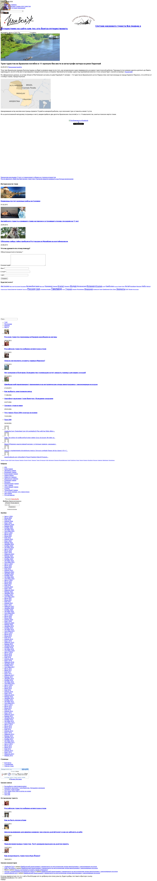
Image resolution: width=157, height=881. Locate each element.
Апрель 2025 (8, 539)
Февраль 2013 (9, 754)
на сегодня (6, 777)
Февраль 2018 (9, 662)
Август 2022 (8, 580)
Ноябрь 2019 (8, 628)
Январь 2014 (8, 736)
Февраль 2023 (9, 572)
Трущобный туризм (11, 490)
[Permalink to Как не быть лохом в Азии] (6, 816)
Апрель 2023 (8, 570)
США (37, 289)
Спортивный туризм (11, 487)
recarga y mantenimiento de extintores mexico (19, 871)
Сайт (2, 275)
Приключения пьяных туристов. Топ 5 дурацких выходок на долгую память (36, 844)
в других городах (21, 777)
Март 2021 (8, 605)
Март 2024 (8, 552)
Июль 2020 (8, 616)
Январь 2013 (8, 755)
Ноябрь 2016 (8, 680)
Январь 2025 (8, 542)
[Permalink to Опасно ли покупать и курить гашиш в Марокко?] (6, 357)
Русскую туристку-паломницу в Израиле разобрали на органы (30, 337)
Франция (88, 289)
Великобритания (32, 286)
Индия (73, 286)
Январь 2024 (8, 555)
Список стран (9, 766)
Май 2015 (7, 709)
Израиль (67, 286)
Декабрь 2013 (9, 737)
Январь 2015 (8, 716)
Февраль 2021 (9, 606)
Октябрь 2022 (9, 577)
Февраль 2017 (9, 675)
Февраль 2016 (9, 695)
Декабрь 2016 (9, 678)
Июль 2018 (8, 654)
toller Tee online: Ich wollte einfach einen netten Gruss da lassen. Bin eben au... (29, 437)
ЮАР (127, 289)
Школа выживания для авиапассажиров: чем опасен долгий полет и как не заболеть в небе (43, 832)
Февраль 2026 (9, 524)
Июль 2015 (8, 706)
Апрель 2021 (8, 603)
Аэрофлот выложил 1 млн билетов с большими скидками (28, 399)
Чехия (100, 289)
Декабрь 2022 (9, 574)
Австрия (12, 286)
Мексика (138, 286)
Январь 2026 (8, 526)
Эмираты (120, 289)
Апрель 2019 (8, 639)
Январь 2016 (8, 696)
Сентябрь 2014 (9, 723)
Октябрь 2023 (9, 560)
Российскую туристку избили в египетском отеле (25, 349)
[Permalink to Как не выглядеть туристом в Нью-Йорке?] (6, 852)
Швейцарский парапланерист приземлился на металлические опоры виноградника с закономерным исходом (51, 384)
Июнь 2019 (8, 636)
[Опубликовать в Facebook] (78, 120)
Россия (31, 289)
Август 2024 (8, 549)
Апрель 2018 (8, 659)
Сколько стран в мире (13, 406)
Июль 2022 (8, 582)
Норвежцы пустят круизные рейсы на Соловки (20, 201)
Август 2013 (8, 744)
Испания (91, 286)
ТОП (5, 322)
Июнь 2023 (8, 567)
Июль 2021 (8, 598)
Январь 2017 (8, 677)
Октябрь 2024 (9, 547)
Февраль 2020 (9, 623)
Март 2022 (8, 588)
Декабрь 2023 (9, 557)
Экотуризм (8, 493)
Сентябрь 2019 (9, 631)
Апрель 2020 (8, 619)
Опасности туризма (11, 478)
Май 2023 (7, 569)
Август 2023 (8, 564)
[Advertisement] (55, 138)
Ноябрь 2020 (8, 610)
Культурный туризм (11, 474)
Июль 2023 (8, 565)
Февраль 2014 (9, 734)
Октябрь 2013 (9, 741)
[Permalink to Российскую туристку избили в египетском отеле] (6, 345)
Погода (3, 769)
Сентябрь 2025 (9, 531)
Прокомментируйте (15, 67)
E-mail (3, 271)
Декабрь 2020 (9, 608)
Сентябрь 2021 (9, 596)
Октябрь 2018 (9, 649)
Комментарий (5, 265)
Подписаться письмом (12, 509)
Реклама (7, 482)
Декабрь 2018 (9, 646)
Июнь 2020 (8, 618)
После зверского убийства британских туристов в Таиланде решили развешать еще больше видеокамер (37, 179)
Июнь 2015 (8, 708)
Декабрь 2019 (9, 626)
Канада (116, 286)
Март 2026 (8, 523)
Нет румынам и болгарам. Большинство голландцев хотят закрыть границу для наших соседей (45, 373)
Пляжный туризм (10, 480)
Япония (131, 289)
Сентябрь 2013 (9, 742)
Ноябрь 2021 (8, 595)
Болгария (17, 286)
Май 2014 (7, 729)
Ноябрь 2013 (8, 739)
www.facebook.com (10, 873)
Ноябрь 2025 (8, 528)
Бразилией (128, 72)
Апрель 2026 (8, 521)
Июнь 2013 (8, 747)
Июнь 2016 (8, 688)
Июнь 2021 (8, 600)
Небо (144, 286)
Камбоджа (110, 286)
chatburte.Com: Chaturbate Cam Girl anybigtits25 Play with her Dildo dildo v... (29, 431)
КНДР (103, 286)
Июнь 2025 (8, 536)
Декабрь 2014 (9, 718)
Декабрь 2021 (9, 593)
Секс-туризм (8, 485)
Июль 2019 (8, 634)
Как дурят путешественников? (14, 8)
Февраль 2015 (9, 714)
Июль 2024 (8, 551)
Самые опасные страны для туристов (17, 6)
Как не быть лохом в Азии (15, 820)
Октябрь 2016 (9, 682)
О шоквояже (8, 764)
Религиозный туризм (11, 483)
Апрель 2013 (8, 750)
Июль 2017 (8, 669)
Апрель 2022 (8, 587)
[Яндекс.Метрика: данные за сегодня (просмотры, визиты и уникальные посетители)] (15, 779)
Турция (68, 289)
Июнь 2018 (8, 655)
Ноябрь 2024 (8, 546)
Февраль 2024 (9, 554)
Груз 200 (7, 420)
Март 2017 (8, 673)
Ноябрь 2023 (8, 559)
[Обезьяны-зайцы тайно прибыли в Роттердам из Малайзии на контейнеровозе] (13, 238)
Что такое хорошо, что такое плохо (16, 492)
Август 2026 (8, 516)
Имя (2, 268)
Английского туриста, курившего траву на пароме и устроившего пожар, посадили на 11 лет (40, 221)
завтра (11, 777)
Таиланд (56, 288)
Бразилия (23, 286)
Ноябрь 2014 (8, 719)
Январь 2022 (8, 592)
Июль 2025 (8, 534)
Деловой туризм (10, 470)
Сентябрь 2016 (9, 683)
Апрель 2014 (8, 731)
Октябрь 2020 (9, 611)
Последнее (8, 324)
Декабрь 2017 (9, 664)
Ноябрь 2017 (8, 665)
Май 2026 (7, 519)
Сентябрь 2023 (9, 562)
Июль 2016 (8, 687)
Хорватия (96, 289)
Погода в (15, 771)
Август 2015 (8, 705)
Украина (74, 289)
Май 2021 (7, 601)
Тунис (63, 289)
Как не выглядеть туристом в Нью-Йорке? (22, 856)
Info (5, 467)
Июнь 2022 (8, 583)
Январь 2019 (8, 644)
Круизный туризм (10, 472)
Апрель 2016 (8, 691)
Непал (148, 286)
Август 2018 (8, 652)
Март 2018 (8, 660)
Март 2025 (8, 541)
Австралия (5, 286)
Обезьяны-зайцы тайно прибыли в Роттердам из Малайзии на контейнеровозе (34, 241)
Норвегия (19, 289)
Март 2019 (8, 641)
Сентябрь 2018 (9, 650)
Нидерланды (4, 289)
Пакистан (24, 289)
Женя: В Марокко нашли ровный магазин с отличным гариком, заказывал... (30, 444)
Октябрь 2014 (9, 721)
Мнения (7, 325)
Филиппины (80, 289)
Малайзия (133, 286)
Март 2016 (8, 693)
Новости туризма (10, 4)
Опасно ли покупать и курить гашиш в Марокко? (24, 361)
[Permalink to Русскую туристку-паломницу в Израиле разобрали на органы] (6, 333)
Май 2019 (7, 637)
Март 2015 (8, 713)
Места (6, 327)
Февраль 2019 (9, 642)
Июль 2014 (8, 726)
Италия (98, 286)
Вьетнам (42, 286)
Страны (7, 488)
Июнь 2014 (8, 727)
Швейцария (106, 289)
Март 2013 (8, 752)
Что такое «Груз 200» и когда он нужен (20, 413)
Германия (48, 286)
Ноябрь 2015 (8, 700)
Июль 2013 (8, 745)
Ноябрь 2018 (8, 647)
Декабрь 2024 (9, 544)
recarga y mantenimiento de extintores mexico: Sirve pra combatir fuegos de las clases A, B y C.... (36, 450)
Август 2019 (8, 632)
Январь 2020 (8, 624)
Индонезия (81, 286)
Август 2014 (8, 724)
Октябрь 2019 (9, 629)
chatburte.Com (9, 866)
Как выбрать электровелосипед (18, 391)
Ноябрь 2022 (8, 575)
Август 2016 (8, 685)
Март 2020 (8, 621)
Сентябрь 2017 (9, 667)
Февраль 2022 (9, 590)
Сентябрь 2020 (9, 613)
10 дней (15, 777)
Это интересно (9, 495)
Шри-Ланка (113, 289)
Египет (61, 286)
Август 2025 (8, 533)
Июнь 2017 (8, 670)
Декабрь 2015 (9, 698)
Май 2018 (7, 657)
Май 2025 (7, 537)
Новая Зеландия (11, 289)
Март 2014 (8, 732)
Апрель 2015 (8, 711)
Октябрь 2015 (9, 701)
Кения (119, 286)
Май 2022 (7, 585)
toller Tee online (9, 868)
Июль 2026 (8, 518)
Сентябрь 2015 (9, 703)
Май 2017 (7, 672)
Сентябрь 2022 (9, 578)
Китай (127, 286)
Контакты (7, 763)
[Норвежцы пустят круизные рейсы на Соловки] (13, 197)
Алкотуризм (8, 469)
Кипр (123, 286)
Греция (55, 286)
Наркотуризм (9, 475)
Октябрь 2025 (9, 529)
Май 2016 (7, 690)
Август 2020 (8, 614)
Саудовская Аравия (45, 289)
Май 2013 (7, 749)
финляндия (136, 289)
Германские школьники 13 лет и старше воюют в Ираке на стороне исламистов (28, 177)
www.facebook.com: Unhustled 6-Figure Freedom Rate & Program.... (26, 457)
